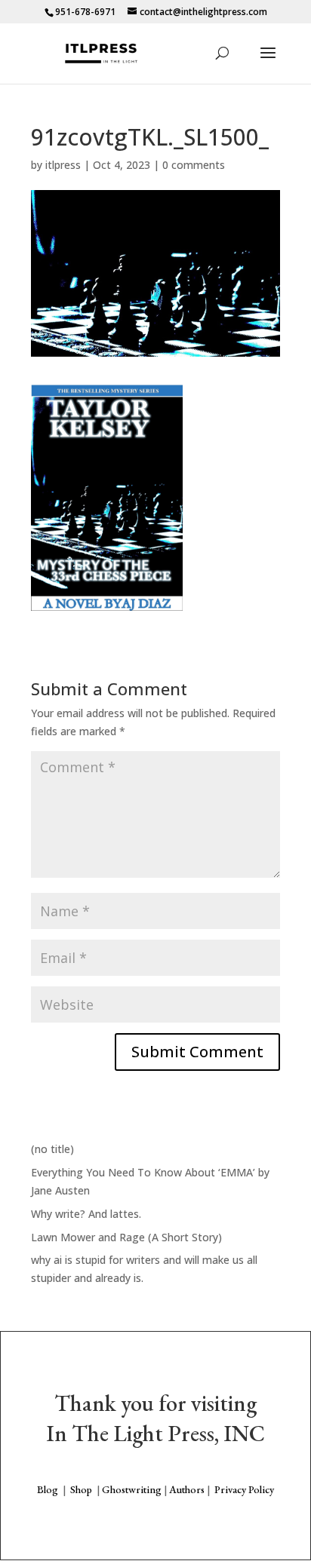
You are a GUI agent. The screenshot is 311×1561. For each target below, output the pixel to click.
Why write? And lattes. (86, 1214)
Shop (81, 1489)
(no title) (52, 1149)
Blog (47, 1489)
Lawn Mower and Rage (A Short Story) (126, 1237)
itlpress (63, 165)
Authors (187, 1489)
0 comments (193, 165)
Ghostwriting (132, 1489)
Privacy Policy (244, 1489)
